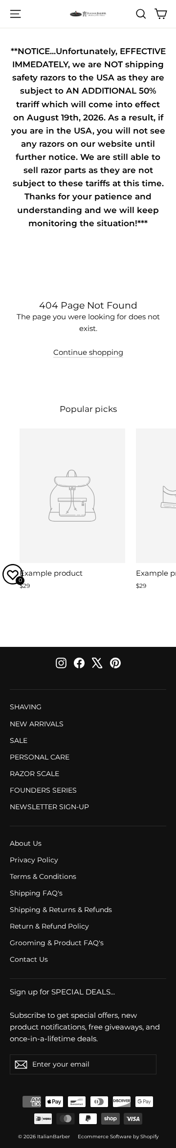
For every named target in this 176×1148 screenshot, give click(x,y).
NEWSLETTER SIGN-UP (49, 806)
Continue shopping (88, 352)
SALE (18, 740)
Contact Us (29, 959)
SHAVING (26, 706)
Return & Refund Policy (49, 926)
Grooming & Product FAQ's (57, 942)
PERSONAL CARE (39, 757)
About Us (26, 843)
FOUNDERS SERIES (43, 790)
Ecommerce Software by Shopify (118, 1136)
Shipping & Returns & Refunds (61, 909)
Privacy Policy (34, 860)
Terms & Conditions (43, 876)
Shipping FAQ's (36, 893)
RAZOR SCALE (34, 773)
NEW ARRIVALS (37, 724)
